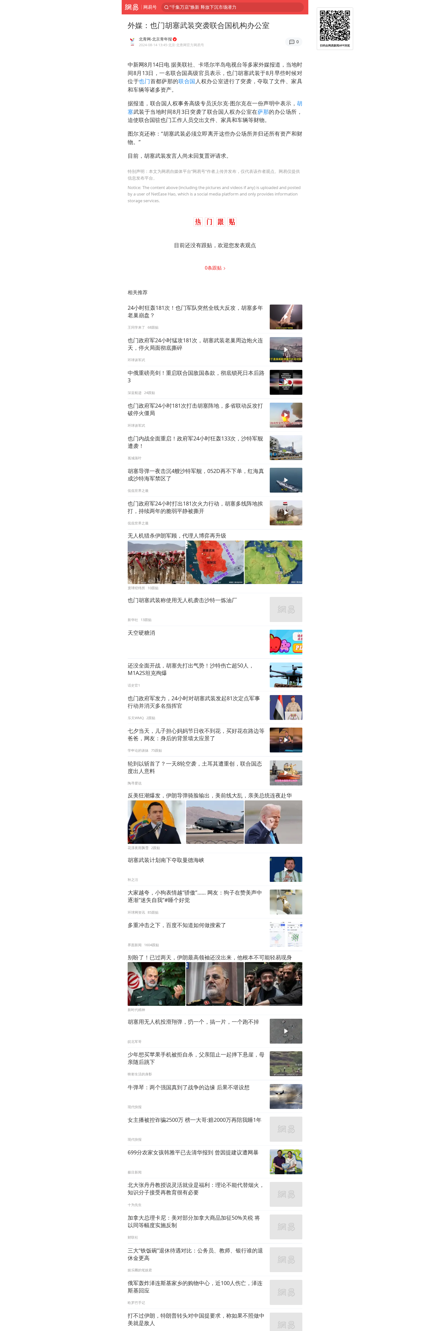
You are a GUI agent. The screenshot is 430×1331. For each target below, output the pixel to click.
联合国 (186, 81)
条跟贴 (214, 267)
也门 (144, 81)
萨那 (263, 111)
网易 (131, 7)
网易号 (150, 7)
